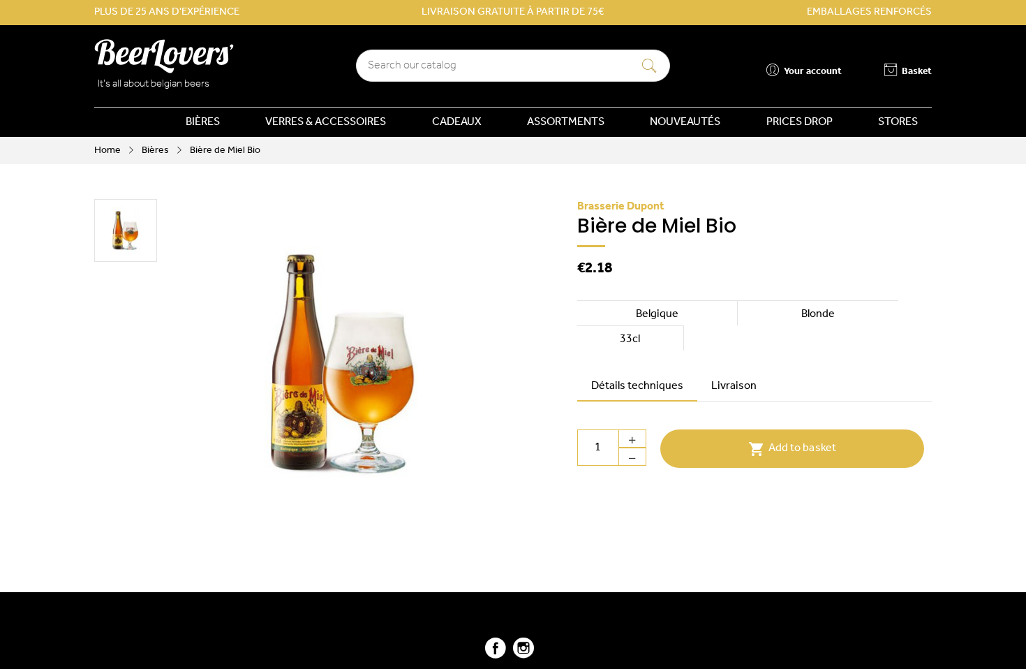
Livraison (734, 386)
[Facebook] (495, 654)
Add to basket (792, 449)
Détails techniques (637, 386)
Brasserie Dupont (620, 206)
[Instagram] (523, 654)
